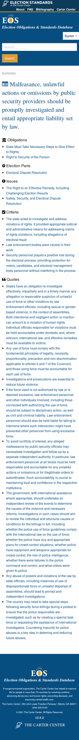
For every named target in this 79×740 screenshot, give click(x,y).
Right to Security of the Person (28, 157)
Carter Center (66, 9)
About (20, 9)
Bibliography (45, 9)
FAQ (30, 9)
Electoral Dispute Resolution (26, 172)
